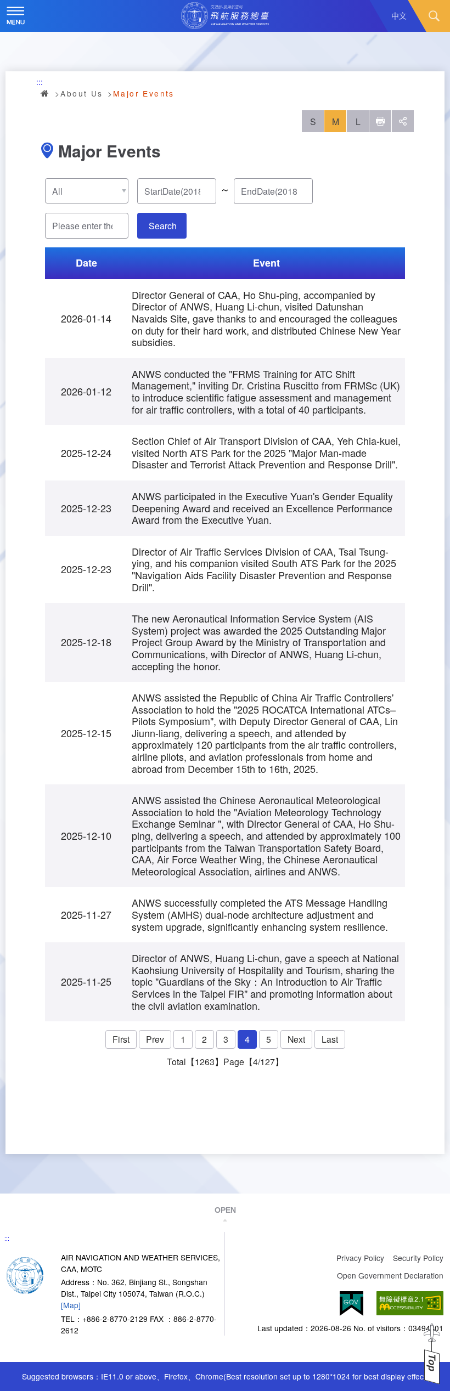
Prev (155, 1039)
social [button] (403, 121)
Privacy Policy (360, 1257)
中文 (399, 15)
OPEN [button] (225, 1210)
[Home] (25, 1274)
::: (39, 81)
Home (45, 93)
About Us (81, 93)
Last (330, 1039)
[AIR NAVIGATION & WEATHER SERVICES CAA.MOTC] (225, 15)
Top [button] (431, 1363)
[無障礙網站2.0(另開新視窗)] (409, 1303)
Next (296, 1039)
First (121, 1039)
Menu (16, 16)
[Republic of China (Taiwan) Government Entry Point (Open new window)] (351, 1303)
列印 (380, 121)
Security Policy (418, 1257)
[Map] (71, 1304)
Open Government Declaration (390, 1275)
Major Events (144, 93)
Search (434, 16)
